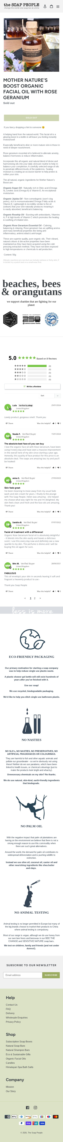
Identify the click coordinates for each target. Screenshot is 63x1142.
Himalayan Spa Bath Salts (19, 1067)
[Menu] (58, 6)
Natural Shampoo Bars (18, 1050)
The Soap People (35, 1133)
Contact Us (11, 1005)
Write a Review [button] (34, 386)
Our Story (11, 1091)
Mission (10, 1087)
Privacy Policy (13, 1022)
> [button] (40, 598)
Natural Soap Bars (15, 1046)
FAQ (8, 1009)
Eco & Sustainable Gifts (18, 1054)
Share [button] (10, 423)
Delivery (10, 1013)
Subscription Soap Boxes (19, 1041)
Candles (10, 1063)
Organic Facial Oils (16, 1058)
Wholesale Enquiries (17, 1017)
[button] (54, 423)
